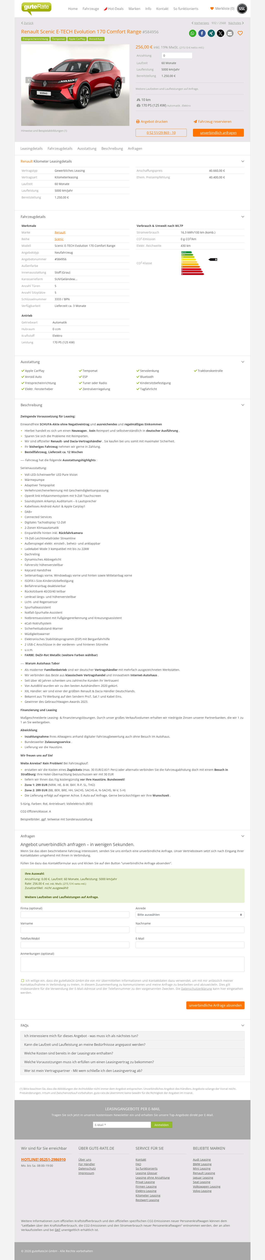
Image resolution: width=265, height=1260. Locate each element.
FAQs (25, 1025)
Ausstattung (86, 148)
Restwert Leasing (147, 1200)
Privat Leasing (145, 1182)
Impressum (86, 1173)
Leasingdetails (31, 148)
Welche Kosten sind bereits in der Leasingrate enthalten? (68, 1053)
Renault (60, 232)
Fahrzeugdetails (60, 148)
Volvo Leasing (202, 1191)
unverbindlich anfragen (218, 132)
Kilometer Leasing (148, 1195)
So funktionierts (185, 8)
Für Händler (86, 1164)
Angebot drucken (154, 121)
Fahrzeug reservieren (214, 121)
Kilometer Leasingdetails (46, 161)
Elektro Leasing (146, 1191)
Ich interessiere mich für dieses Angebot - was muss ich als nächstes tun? (81, 1036)
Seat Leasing (201, 1182)
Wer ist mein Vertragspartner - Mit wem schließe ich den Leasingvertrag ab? (83, 1070)
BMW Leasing (202, 1164)
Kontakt (162, 8)
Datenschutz (87, 1168)
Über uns (84, 1159)
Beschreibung (112, 148)
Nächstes (234, 23)
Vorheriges (201, 23)
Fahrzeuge (91, 8)
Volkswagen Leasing (206, 1186)
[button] (192, 33)
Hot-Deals (116, 8)
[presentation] (28, 80)
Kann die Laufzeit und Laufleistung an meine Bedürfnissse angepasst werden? (84, 1044)
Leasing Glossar (146, 1173)
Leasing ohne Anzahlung (153, 1178)
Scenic (59, 239)
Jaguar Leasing (203, 1178)
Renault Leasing (204, 1173)
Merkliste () (224, 8)
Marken (134, 8)
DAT (57, 1230)
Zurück (28, 23)
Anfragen (135, 148)
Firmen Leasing (146, 1186)
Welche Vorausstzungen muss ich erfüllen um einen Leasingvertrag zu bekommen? (89, 1062)
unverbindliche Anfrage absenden (215, 1005)
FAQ (138, 1164)
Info (148, 8)
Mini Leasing (202, 1168)
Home (73, 8)
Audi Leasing (202, 1159)
